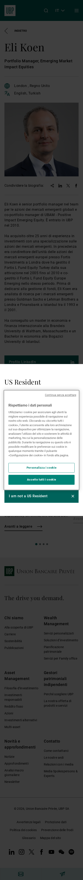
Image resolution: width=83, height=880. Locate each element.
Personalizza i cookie (42, 467)
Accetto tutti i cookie (41, 479)
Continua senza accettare (60, 395)
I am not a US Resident (28, 496)
